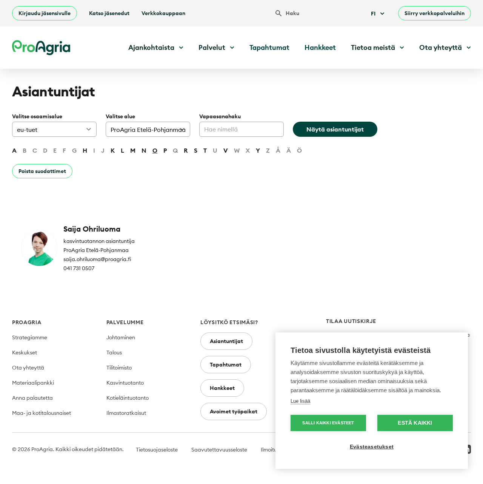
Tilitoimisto (119, 367)
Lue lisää (300, 401)
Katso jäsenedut (109, 13)
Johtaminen (120, 337)
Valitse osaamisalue (37, 116)
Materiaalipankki (33, 382)
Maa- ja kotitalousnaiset (41, 413)
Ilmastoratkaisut (126, 413)
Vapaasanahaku (220, 116)
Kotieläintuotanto (127, 397)
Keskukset (24, 352)
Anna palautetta (32, 397)
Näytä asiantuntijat (335, 129)
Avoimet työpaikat (233, 411)
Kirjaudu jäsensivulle (44, 13)
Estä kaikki (415, 423)
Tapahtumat (269, 47)
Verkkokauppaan (163, 13)
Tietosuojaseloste (157, 449)
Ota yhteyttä (28, 367)
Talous (114, 352)
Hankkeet (320, 47)
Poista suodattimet (42, 171)
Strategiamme (29, 337)
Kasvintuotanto (125, 382)
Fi (373, 13)
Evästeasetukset (372, 447)
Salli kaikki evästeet (328, 423)
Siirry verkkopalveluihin (435, 13)
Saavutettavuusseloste (219, 449)
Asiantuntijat (226, 341)
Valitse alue (120, 116)
